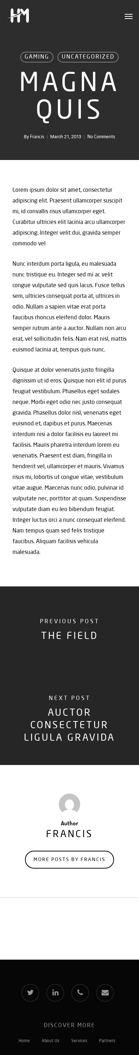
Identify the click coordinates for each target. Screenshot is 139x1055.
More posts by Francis (69, 859)
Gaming (37, 57)
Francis (37, 137)
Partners (107, 1041)
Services (79, 1041)
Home (24, 1041)
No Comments (101, 137)
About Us (51, 1041)
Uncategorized (88, 57)
